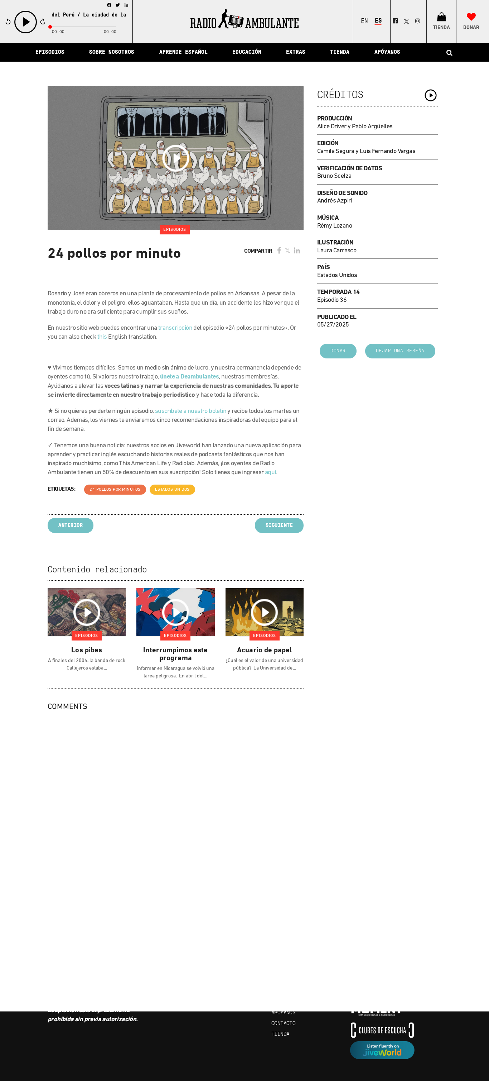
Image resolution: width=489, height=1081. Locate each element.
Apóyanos (283, 1012)
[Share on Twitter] (287, 251)
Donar (338, 351)
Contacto (283, 1023)
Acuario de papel (264, 650)
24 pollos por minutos (115, 489)
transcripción (175, 328)
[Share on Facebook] (279, 251)
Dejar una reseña (400, 351)
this (102, 337)
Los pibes (86, 650)
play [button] (25, 32)
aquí (270, 473)
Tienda (280, 1034)
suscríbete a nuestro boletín (190, 411)
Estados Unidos (172, 489)
